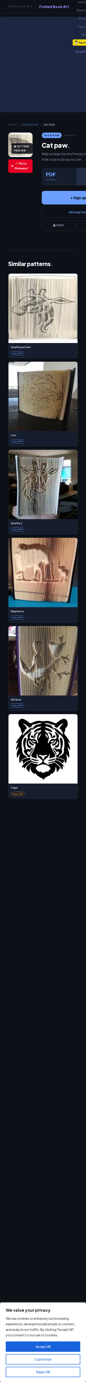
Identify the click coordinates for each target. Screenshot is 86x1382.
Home (12, 124)
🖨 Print (58, 225)
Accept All (43, 1346)
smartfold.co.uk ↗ (20, 6)
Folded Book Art (54, 6)
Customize (43, 1359)
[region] (43, 1342)
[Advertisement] (43, 66)
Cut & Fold (30, 124)
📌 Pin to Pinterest (21, 166)
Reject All (43, 1372)
